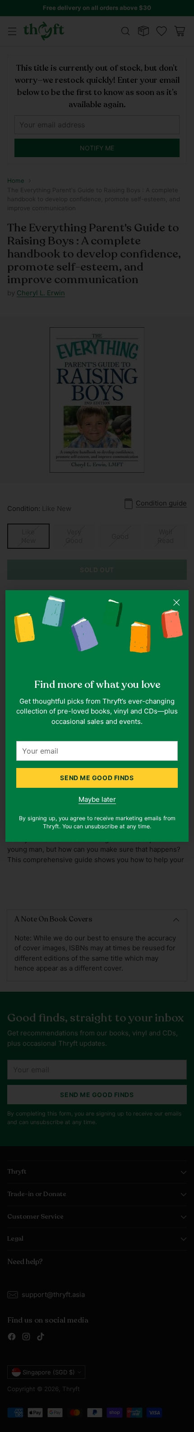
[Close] (176, 602)
